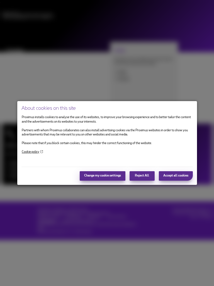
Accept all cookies (175, 175)
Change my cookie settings (102, 175)
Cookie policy (30, 152)
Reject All (142, 175)
